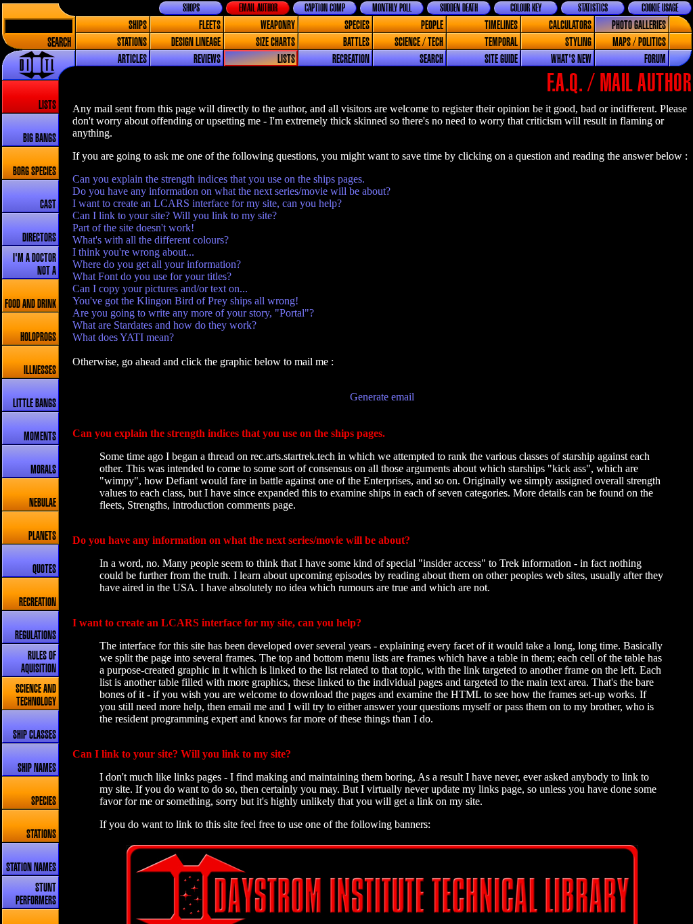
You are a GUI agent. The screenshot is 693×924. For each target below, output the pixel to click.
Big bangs (39, 138)
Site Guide (501, 59)
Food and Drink (30, 304)
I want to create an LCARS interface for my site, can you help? (207, 203)
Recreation (351, 59)
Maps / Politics (639, 42)
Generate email (382, 396)
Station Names (31, 867)
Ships (138, 25)
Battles (356, 42)
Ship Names (37, 768)
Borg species (34, 171)
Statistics (593, 8)
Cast (48, 205)
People (432, 25)
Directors (39, 238)
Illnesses (40, 370)
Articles (132, 59)
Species (357, 25)
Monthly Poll (391, 8)
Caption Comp (325, 8)
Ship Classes (34, 735)
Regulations (35, 635)
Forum (655, 59)
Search (59, 43)
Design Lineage (196, 42)
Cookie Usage (660, 8)
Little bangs (34, 403)
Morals (43, 470)
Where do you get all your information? (156, 264)
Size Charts (275, 42)
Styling (578, 42)
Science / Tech (419, 42)
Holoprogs (38, 337)
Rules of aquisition (38, 662)
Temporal (501, 42)
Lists (286, 59)
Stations (132, 42)
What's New (571, 59)
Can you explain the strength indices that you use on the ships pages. (218, 179)
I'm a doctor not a (34, 264)
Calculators (570, 25)
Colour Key (525, 8)
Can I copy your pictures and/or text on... (160, 288)
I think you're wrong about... (133, 252)
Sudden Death (459, 8)
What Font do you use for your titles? (151, 276)
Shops (191, 8)
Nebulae (42, 503)
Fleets (210, 25)
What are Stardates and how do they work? (164, 325)
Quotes (44, 569)
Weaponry (278, 25)
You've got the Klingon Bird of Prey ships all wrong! (185, 300)
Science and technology (36, 695)
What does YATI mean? (123, 337)
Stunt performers (36, 894)
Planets (42, 536)
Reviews (207, 59)
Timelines (501, 25)
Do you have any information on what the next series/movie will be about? (231, 191)
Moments (40, 437)
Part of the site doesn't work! (133, 227)
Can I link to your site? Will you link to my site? (174, 215)
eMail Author (258, 8)
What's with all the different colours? (150, 240)
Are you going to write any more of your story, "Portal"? (193, 313)
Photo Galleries (639, 25)
